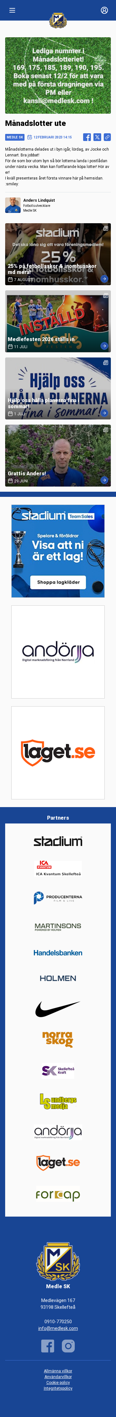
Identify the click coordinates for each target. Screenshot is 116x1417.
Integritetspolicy (58, 1388)
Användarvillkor (58, 1377)
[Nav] (12, 10)
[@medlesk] (68, 1346)
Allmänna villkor (58, 1371)
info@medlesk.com (58, 1328)
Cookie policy (58, 1382)
